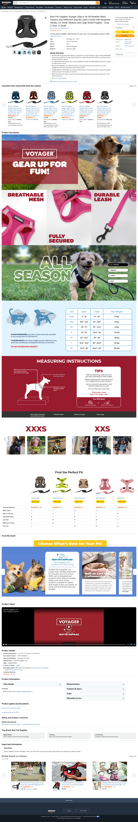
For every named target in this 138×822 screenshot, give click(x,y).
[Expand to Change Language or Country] (106, 3)
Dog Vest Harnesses (17, 669)
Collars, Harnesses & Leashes (21, 11)
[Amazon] (6, 2)
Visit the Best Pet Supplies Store (59, 28)
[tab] (118, 264)
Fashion (104, 7)
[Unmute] (134, 644)
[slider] (66, 644)
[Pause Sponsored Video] (43, 775)
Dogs (10, 11)
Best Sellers (39, 7)
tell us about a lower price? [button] (22, 691)
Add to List (119, 54)
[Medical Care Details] (23, 7)
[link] (15, 110)
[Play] (3, 644)
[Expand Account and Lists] (120, 3)
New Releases (49, 7)
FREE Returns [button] (54, 36)
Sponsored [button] (4, 758)
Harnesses (33, 11)
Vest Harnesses (41, 11)
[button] (3, 7)
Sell (99, 7)
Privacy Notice (55, 816)
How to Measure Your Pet (11, 611)
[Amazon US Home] (51, 811)
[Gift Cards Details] (96, 7)
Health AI (10, 7)
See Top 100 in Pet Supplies (39, 668)
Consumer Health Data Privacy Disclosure (71, 816)
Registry (111, 7)
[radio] (14, 52)
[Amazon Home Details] (130, 7)
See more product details (58, 78)
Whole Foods (68, 7)
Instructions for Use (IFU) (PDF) (11, 708)
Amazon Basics (29, 7)
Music (117, 7)
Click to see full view (27, 49)
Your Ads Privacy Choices (89, 816)
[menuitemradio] (131, 644)
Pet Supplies (5, 11)
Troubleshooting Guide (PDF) (10, 712)
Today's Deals (78, 7)
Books (85, 7)
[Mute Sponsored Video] (43, 779)
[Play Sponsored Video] (69, 771)
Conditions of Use (45, 816)
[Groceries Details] (62, 7)
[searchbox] (57, 3)
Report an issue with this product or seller (64, 81)
